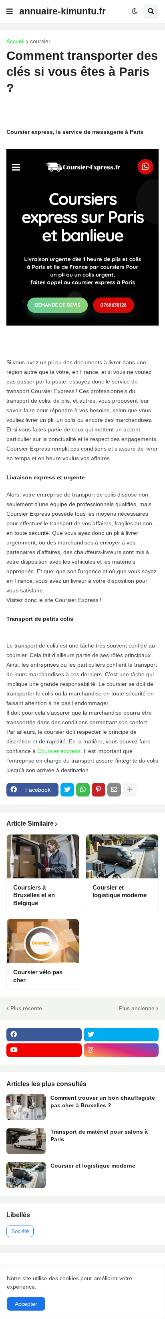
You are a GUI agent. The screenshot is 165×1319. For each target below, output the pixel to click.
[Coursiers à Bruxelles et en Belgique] (43, 856)
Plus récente (26, 1008)
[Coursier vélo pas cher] (43, 941)
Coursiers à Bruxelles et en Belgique (34, 895)
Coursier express (58, 751)
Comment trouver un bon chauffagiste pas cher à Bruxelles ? (102, 1101)
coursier (40, 41)
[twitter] (121, 1034)
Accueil (15, 41)
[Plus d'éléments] (130, 790)
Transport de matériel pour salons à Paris (99, 1135)
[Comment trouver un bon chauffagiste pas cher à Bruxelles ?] (26, 1107)
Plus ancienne (137, 1008)
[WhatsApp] (83, 790)
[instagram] (121, 1050)
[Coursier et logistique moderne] (122, 856)
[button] (9, 11)
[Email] (114, 790)
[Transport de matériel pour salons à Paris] (26, 1141)
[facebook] (44, 1034)
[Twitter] (67, 790)
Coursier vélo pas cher (37, 976)
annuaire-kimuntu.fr (62, 11)
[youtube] (44, 1050)
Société (20, 1231)
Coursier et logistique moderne (120, 891)
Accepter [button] (26, 1304)
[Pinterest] (98, 790)
